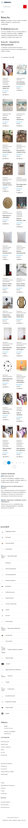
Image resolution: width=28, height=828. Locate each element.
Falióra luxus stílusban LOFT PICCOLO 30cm (6, 412)
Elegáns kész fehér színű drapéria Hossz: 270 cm (21, 348)
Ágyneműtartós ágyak (12, 556)
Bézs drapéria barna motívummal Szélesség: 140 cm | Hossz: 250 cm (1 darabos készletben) (21, 185)
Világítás (7, 713)
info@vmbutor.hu (7, 733)
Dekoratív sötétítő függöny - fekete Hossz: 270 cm (7, 285)
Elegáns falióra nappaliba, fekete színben (7, 316)
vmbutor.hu (10, 504)
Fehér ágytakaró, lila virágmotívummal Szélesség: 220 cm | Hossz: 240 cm (21, 449)
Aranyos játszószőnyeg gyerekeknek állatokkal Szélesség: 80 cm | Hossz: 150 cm (21, 118)
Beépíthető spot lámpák (10, 701)
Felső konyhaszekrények (10, 568)
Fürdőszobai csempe (10, 592)
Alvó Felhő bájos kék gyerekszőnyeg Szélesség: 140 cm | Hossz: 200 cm (21, 83)
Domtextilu (5, 78)
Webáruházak (5, 820)
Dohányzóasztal (8, 621)
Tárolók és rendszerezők (10, 604)
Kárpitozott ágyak (9, 658)
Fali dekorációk (8, 635)
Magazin (19, 820)
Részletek (4, 92)
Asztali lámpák (8, 549)
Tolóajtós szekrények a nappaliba (15, 649)
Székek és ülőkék (9, 707)
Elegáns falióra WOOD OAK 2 (20, 316)
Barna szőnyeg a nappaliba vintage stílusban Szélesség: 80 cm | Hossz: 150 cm (7, 184)
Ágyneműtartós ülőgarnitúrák (14, 628)
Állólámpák (8, 563)
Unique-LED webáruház (5, 802)
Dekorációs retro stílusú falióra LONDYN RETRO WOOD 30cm (7, 216)
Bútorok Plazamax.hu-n (5, 807)
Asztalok (7, 609)
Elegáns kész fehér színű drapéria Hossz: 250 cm (7, 348)
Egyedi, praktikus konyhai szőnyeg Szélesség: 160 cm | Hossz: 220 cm (21, 285)
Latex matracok (8, 641)
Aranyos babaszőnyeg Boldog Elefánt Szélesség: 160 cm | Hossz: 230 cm (7, 118)
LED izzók (7, 615)
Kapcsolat (23, 820)
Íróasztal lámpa (11, 689)
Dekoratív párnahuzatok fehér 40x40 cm (7, 252)
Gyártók (10, 820)
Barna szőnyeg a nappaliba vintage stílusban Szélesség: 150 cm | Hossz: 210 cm (21, 151)
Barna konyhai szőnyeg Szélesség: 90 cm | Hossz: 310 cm (7, 151)
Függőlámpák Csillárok (10, 531)
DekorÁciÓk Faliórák (7, 213)
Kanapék (8, 663)
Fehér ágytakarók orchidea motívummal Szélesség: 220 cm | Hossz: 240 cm (7, 449)
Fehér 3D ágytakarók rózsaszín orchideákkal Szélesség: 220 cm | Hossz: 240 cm (21, 414)
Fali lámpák (8, 537)
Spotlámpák (8, 586)
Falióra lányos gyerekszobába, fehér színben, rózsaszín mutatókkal (20, 381)
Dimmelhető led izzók (10, 696)
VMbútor (8, 2)
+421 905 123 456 (8, 728)
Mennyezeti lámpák (9, 543)
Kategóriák (15, 820)
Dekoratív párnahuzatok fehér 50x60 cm (21, 252)
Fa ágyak (7, 682)
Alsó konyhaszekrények (10, 574)
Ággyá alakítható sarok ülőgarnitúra (13, 669)
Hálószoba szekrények (10, 580)
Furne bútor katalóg (4, 804)
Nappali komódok (9, 598)
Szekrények (10, 676)
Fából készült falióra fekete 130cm (8, 379)
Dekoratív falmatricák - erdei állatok (20, 219)
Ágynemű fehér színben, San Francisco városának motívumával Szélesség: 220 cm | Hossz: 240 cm (8, 87)
